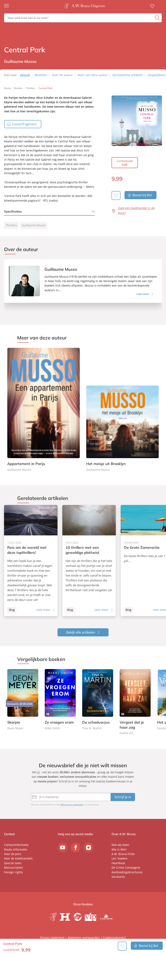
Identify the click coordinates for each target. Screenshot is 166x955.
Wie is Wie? (119, 849)
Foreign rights (13, 872)
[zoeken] (158, 17)
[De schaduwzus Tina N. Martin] (97, 700)
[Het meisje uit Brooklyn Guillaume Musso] (122, 410)
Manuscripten (13, 867)
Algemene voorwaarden (84, 937)
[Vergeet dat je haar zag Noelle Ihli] (135, 702)
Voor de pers (12, 854)
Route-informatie (15, 849)
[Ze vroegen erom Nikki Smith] (60, 700)
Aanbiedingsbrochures (127, 872)
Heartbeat (118, 863)
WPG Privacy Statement (72, 804)
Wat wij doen (120, 845)
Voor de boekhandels (18, 858)
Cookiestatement (114, 937)
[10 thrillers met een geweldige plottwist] (89, 560)
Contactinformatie (16, 845)
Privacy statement (52, 937)
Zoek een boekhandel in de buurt (136, 210)
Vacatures (118, 877)
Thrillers (11, 225)
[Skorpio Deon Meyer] (23, 700)
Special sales (12, 863)
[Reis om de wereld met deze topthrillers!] (30, 560)
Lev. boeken (120, 858)
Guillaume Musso (34, 225)
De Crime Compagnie (126, 867)
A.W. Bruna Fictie (123, 854)
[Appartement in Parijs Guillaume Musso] (43, 410)
